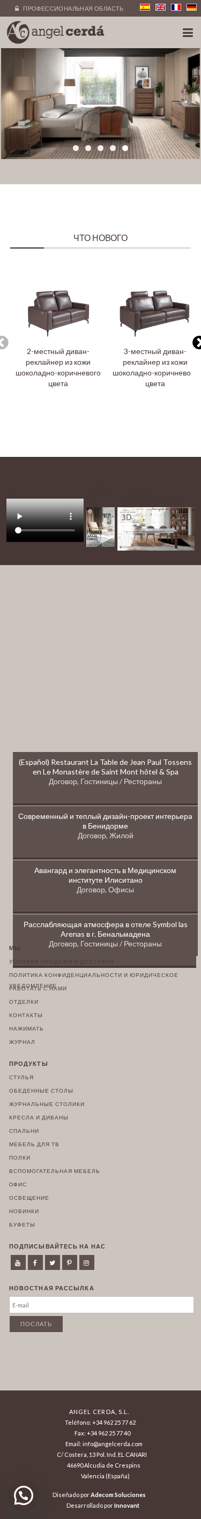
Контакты (26, 1015)
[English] (160, 7)
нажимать (26, 1028)
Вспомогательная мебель (54, 1171)
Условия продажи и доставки (61, 961)
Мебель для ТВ (34, 1144)
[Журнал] (100, 543)
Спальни (24, 1130)
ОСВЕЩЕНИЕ (29, 1197)
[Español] (145, 7)
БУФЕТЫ (22, 1224)
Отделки (24, 1001)
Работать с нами (38, 988)
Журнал (22, 1042)
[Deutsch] (192, 7)
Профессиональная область (73, 8)
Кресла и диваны (39, 1117)
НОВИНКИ (24, 1211)
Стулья (21, 1077)
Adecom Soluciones (118, 1494)
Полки (20, 1157)
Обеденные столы (41, 1090)
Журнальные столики (47, 1104)
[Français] (176, 7)
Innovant (126, 1505)
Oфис (18, 1184)
